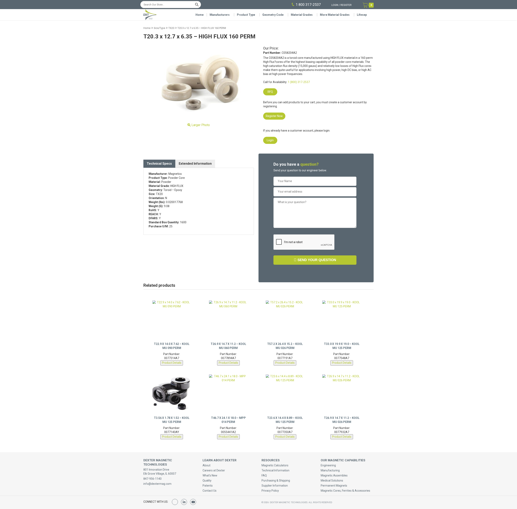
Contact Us (209, 490)
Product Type (246, 14)
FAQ (264, 475)
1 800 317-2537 (308, 4)
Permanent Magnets (334, 485)
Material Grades (302, 14)
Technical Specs (159, 163)
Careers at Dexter (214, 470)
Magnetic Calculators (275, 465)
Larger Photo (200, 125)
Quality (207, 480)
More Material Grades (335, 14)
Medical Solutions (332, 480)
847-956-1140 (152, 478)
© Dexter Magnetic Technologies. (285, 502)
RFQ (270, 91)
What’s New (210, 475)
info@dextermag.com (157, 483)
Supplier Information (275, 485)
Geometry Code (273, 14)
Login (334, 5)
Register (346, 5)
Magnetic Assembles (334, 475)
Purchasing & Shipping (276, 480)
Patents (208, 485)
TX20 (171, 28)
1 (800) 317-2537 (299, 82)
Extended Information (195, 163)
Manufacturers (220, 14)
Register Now (274, 116)
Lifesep (362, 14)
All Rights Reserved (320, 502)
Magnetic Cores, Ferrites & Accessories (345, 490)
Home (199, 14)
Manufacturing (330, 470)
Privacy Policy (270, 490)
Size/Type (159, 28)
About (206, 465)
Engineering (328, 465)
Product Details (171, 362)
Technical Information (275, 470)
